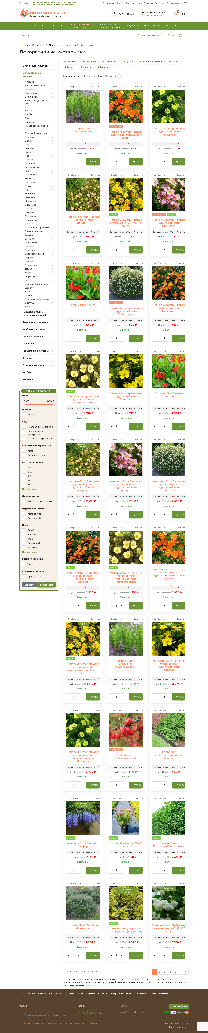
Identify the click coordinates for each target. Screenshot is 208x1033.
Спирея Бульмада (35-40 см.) (126, 845)
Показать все (29, 489)
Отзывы (152, 993)
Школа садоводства (179, 1027)
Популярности (113, 76)
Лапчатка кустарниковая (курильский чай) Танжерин (169, 308)
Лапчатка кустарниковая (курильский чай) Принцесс (169, 222)
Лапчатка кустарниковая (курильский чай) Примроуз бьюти (83, 399)
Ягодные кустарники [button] (138, 25)
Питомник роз (171, 1023)
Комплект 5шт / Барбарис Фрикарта (82, 927)
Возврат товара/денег (121, 993)
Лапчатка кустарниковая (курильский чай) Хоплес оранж (126, 134)
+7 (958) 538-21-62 (89, 1012)
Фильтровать (46, 585)
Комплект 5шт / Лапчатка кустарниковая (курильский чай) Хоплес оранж (168, 574)
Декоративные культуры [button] (80, 25)
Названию (89, 76)
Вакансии (103, 993)
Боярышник (111, 61)
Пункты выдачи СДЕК (177, 3)
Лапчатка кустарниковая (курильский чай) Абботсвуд (126, 311)
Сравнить (95, 87)
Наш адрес (24, 1012)
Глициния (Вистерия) (152, 61)
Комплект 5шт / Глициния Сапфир (83, 845)
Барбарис (72, 61)
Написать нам (179, 1006)
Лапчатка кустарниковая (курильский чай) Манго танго (126, 222)
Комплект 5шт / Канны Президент (168, 395)
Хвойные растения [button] (164, 25)
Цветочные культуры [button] (52, 25)
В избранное (74, 87)
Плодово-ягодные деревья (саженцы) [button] (109, 25)
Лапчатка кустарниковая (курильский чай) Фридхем (169, 131)
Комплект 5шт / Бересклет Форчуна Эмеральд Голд (126, 930)
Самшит (70, 67)
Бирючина (105, 67)
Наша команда (45, 993)
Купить (93, 161)
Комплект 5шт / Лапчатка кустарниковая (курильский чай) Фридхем (83, 757)
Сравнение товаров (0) (150, 35)
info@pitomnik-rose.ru (132, 1012)
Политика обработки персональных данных (40, 1023)
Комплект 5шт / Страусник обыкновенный (126, 663)
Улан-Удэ (24, 3)
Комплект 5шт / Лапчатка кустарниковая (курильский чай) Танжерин (83, 577)
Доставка (129, 3)
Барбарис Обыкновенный (125, 757)
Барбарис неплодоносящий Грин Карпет (169, 755)
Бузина (129, 61)
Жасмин (175, 61)
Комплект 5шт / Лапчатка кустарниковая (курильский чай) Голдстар (168, 665)
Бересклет (91, 61)
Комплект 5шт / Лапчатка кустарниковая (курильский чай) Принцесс (125, 486)
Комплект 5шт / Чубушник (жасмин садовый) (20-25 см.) (168, 928)
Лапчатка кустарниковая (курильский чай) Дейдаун (83, 219)
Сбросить (30, 585)
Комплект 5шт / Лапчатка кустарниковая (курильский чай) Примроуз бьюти (125, 577)
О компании (109, 3)
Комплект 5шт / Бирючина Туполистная (168, 845)
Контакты (163, 993)
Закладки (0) (174, 35)
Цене (100, 76)
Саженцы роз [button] (29, 25)
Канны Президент (83, 305)
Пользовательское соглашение (81, 1023)
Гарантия (148, 3)
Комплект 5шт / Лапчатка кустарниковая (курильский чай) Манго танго (83, 669)
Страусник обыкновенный (83, 130)
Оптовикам (160, 3)
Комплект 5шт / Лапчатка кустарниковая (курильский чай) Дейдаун (83, 486)
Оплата (119, 3)
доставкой (135, 979)
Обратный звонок (154, 16)
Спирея (87, 67)
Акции (139, 3)
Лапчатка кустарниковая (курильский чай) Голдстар (126, 396)
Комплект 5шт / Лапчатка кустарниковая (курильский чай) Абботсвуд (168, 486)
